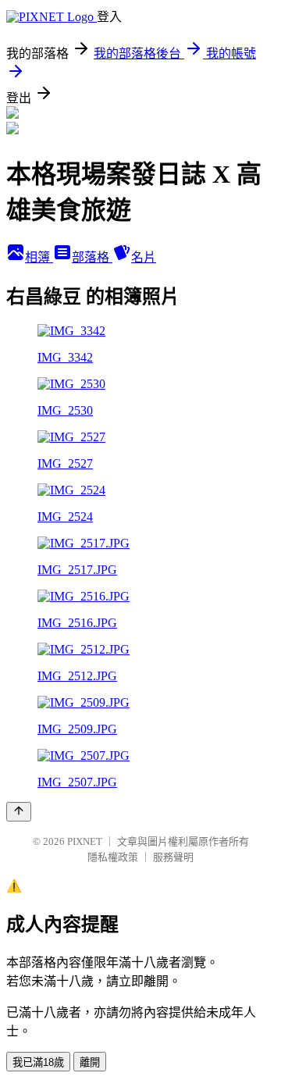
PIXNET (84, 841)
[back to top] (18, 811)
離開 (90, 1062)
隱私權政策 (112, 857)
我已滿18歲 (38, 1062)
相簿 (39, 257)
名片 (143, 257)
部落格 (92, 257)
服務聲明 (173, 857)
